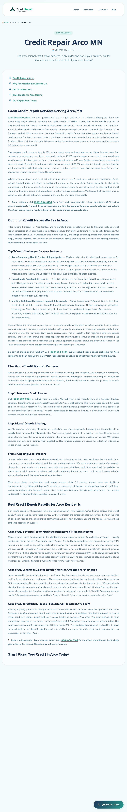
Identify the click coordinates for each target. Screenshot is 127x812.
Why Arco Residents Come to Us (30, 83)
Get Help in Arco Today (25, 100)
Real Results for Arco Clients (27, 95)
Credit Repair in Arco (23, 78)
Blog (114, 9)
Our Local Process (22, 89)
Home (76, 9)
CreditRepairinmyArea (19, 117)
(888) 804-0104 (109, 804)
